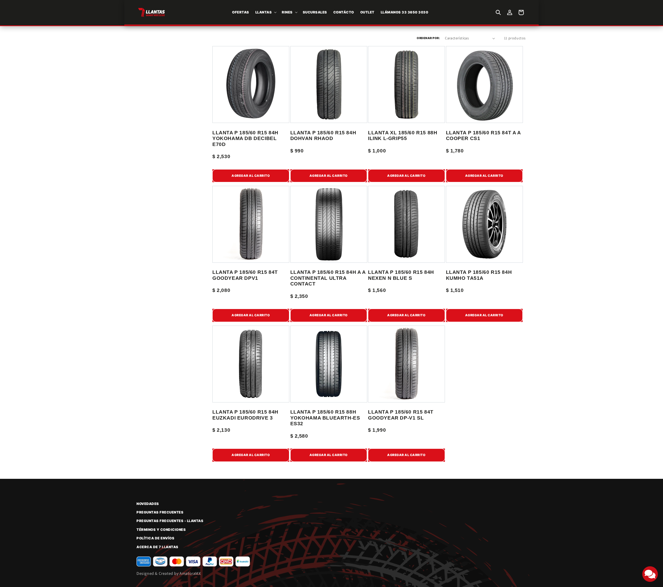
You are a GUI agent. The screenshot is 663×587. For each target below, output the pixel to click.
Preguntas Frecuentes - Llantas (169, 521)
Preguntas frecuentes (159, 512)
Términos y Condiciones (161, 529)
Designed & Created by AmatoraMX (168, 573)
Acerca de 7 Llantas (157, 547)
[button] (265, 12)
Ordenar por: (428, 38)
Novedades (147, 504)
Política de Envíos (155, 538)
